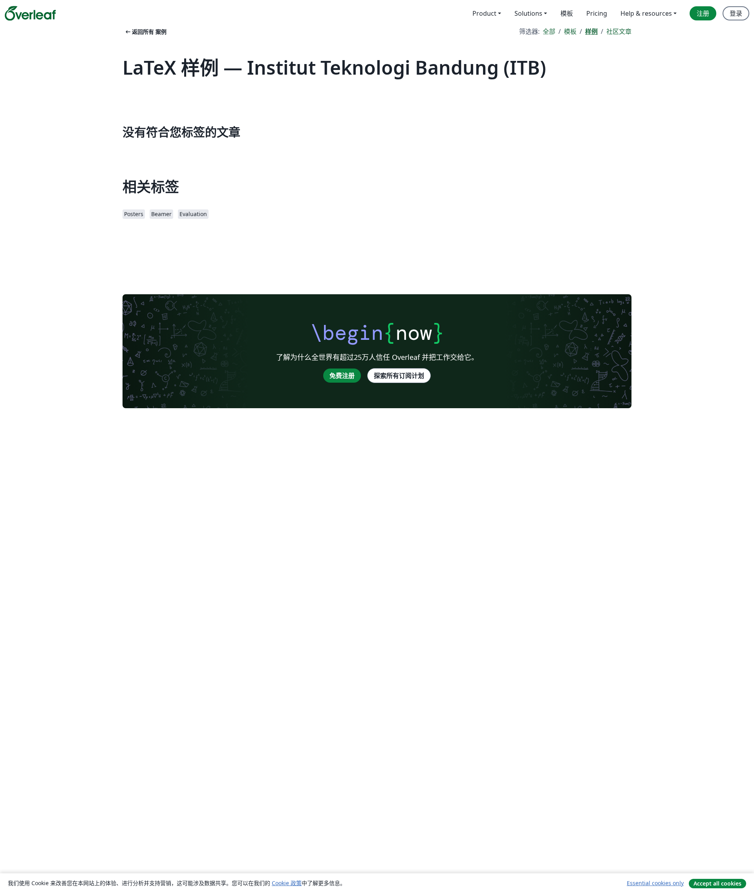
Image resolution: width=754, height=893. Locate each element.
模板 (570, 31)
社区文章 (618, 31)
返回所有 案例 (145, 31)
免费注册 (342, 375)
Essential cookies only (655, 883)
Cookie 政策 (287, 883)
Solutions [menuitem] (528, 13)
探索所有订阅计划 (399, 375)
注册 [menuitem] (703, 13)
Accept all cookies (717, 883)
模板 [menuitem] (566, 13)
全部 (549, 31)
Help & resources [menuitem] (646, 13)
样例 (591, 31)
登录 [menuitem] (736, 13)
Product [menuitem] (484, 13)
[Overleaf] (30, 13)
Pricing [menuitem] (596, 13)
